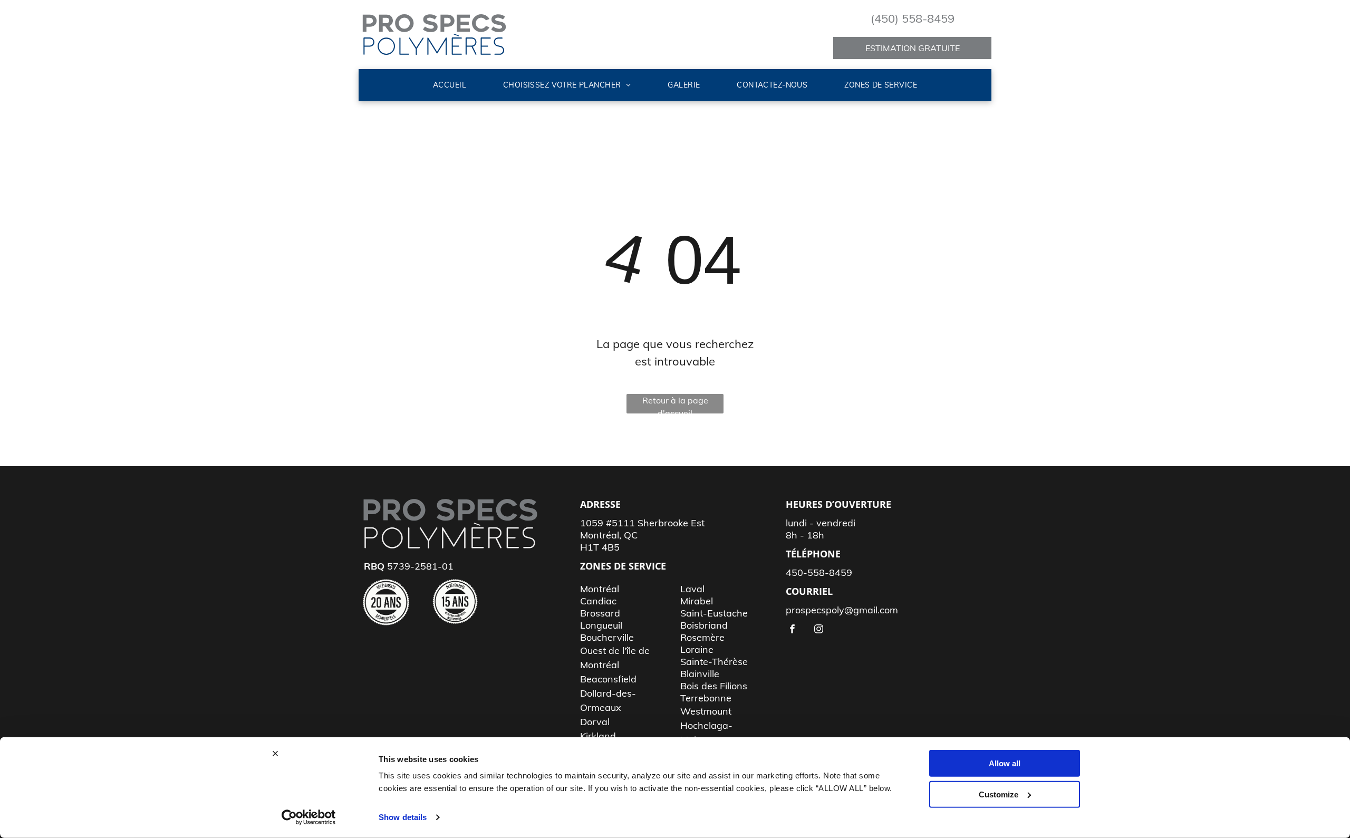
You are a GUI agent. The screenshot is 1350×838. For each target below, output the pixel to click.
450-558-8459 (819, 572)
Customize (998, 793)
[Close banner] (275, 753)
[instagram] (818, 630)
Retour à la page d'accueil (675, 404)
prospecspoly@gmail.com (842, 610)
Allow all (1004, 763)
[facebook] (792, 630)
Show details (403, 817)
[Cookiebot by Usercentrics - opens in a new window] (309, 817)
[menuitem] (449, 85)
